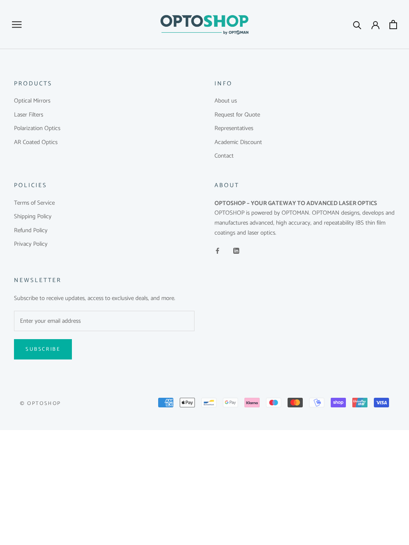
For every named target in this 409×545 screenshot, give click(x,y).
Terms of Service (34, 203)
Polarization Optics (37, 128)
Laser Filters (28, 115)
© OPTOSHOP (40, 403)
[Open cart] (393, 24)
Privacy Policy (31, 244)
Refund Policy (31, 230)
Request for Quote (237, 115)
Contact (224, 156)
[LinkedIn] (236, 251)
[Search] (357, 24)
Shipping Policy (33, 216)
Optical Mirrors (32, 101)
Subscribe (43, 349)
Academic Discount (238, 142)
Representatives (233, 128)
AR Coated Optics (36, 142)
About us (225, 101)
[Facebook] (217, 251)
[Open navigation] (17, 24)
